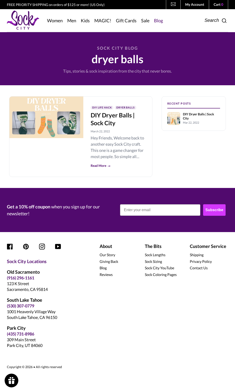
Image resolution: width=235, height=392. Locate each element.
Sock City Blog (117, 48)
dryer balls (125, 107)
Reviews (106, 274)
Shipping (197, 255)
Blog (103, 268)
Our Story (107, 255)
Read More (101, 166)
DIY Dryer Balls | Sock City (198, 116)
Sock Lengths (155, 255)
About (106, 246)
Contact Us (199, 268)
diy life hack (102, 107)
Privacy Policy (201, 261)
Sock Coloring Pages (161, 274)
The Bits (153, 246)
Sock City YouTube (159, 268)
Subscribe (214, 210)
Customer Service (208, 246)
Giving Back (109, 261)
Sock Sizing (153, 261)
